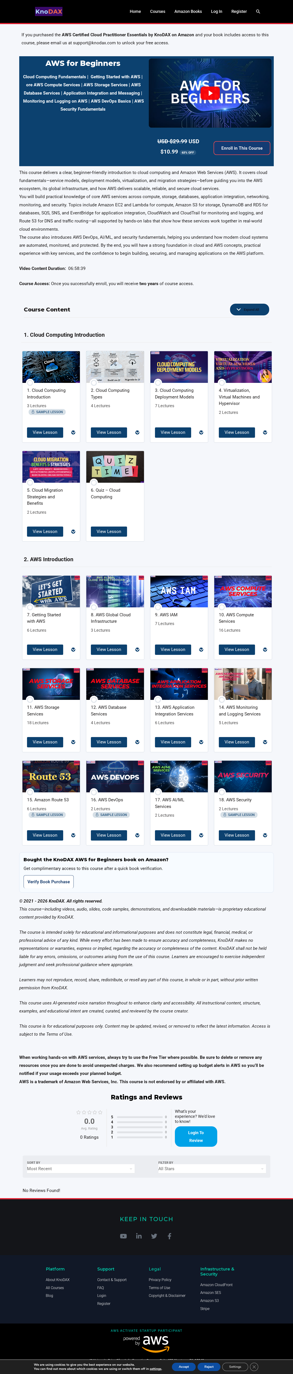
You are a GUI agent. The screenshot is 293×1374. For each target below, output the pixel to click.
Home (135, 11)
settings (155, 1369)
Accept (184, 1367)
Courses (157, 11)
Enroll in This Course (242, 148)
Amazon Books (188, 11)
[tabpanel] (146, 460)
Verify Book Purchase (48, 881)
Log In (216, 11)
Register (239, 11)
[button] (258, 11)
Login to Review (196, 1136)
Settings (235, 1367)
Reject (209, 1367)
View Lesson (45, 432)
